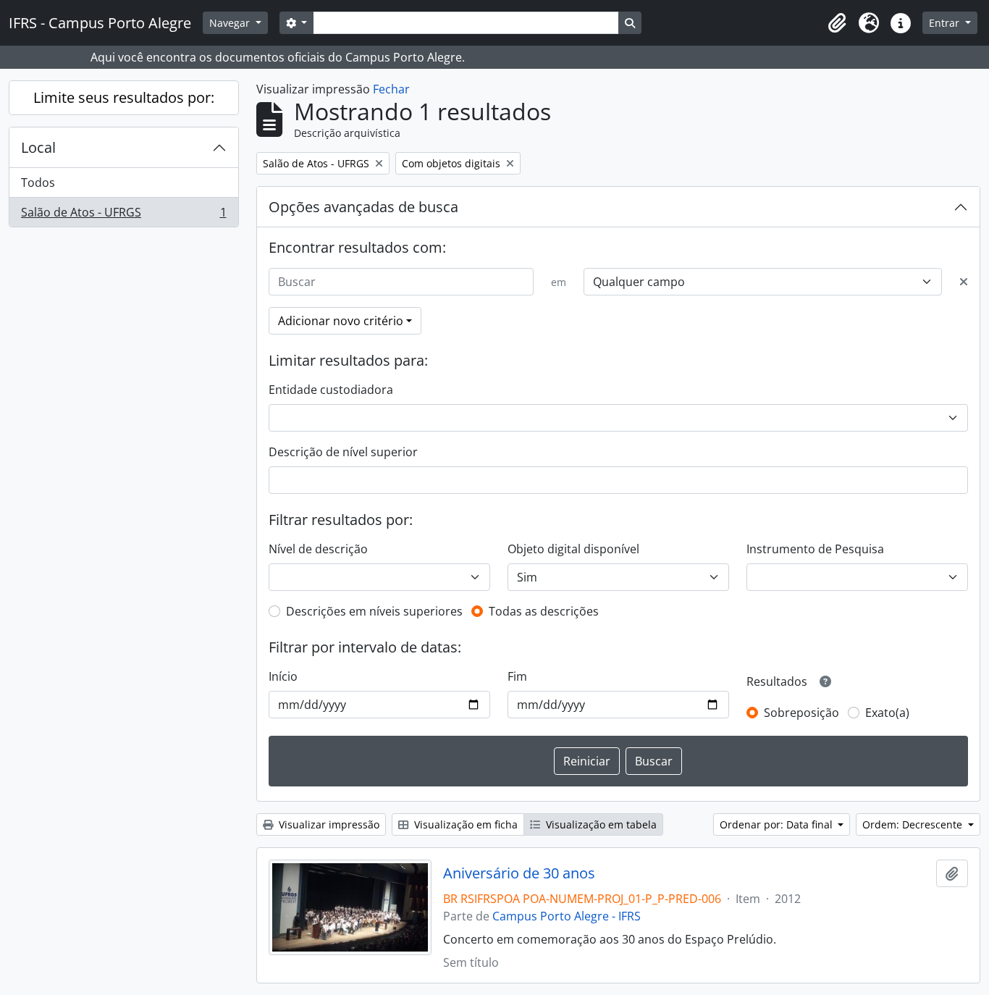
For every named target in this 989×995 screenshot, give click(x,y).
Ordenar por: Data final (778, 824)
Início (283, 676)
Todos (38, 182)
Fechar (391, 89)
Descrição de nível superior (343, 452)
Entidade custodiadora (331, 390)
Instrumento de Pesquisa (815, 549)
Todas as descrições (544, 611)
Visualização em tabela (600, 824)
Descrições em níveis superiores (374, 611)
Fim (517, 676)
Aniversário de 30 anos (519, 873)
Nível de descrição (318, 549)
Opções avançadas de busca (363, 207)
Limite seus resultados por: (123, 97)
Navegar (231, 23)
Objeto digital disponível (573, 549)
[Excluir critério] (963, 281)
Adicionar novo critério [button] (340, 321)
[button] (837, 23)
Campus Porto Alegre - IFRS (566, 916)
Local (38, 147)
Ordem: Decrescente (913, 824)
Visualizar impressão (327, 824)
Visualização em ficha (464, 824)
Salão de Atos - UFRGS (123, 215)
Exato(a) (887, 713)
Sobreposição (801, 713)
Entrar (945, 23)
